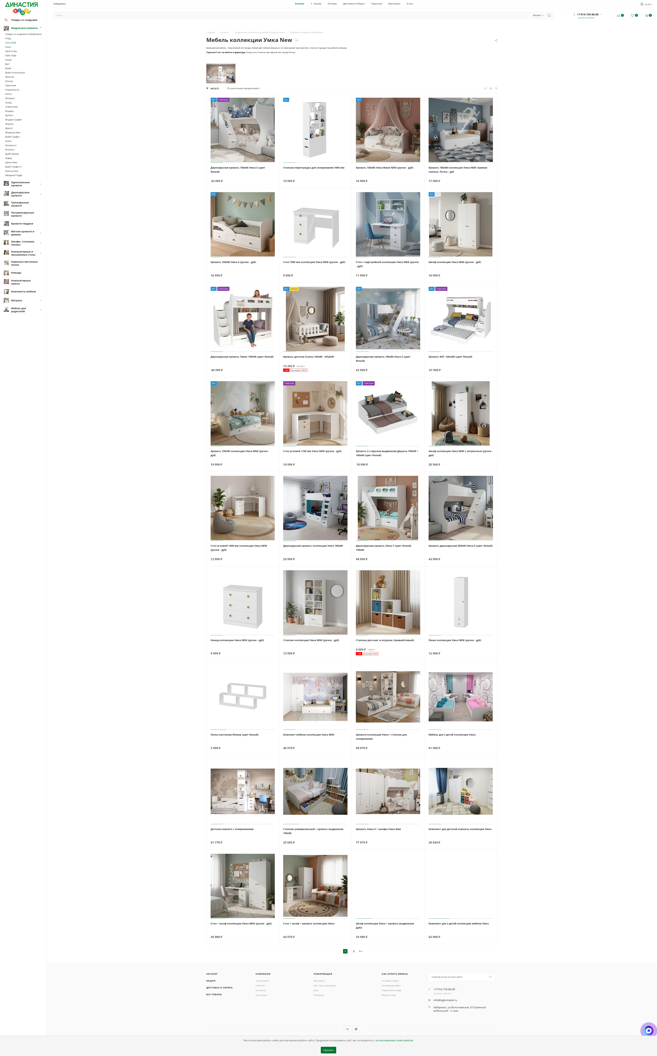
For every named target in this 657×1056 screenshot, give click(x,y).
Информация (323, 973)
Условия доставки (391, 985)
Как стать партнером (325, 985)
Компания (263, 973)
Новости (260, 985)
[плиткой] (485, 88)
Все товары (214, 994)
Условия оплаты (390, 980)
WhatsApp (356, 1029)
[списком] (490, 88)
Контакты (261, 990)
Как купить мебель (395, 973)
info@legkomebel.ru (445, 1000)
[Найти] (549, 15)
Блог (316, 990)
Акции (211, 980)
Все (361, 951)
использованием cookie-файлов (394, 1040)
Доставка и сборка (219, 987)
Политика (319, 995)
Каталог (212, 973)
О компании (262, 980)
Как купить (261, 995)
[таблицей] (496, 88)
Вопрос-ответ (389, 995)
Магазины (319, 980)
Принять (328, 1050)
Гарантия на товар (391, 990)
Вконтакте (347, 1029)
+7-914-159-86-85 (588, 14)
